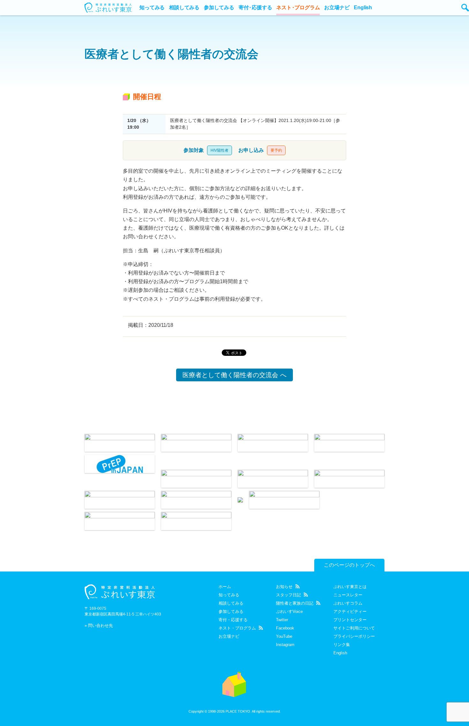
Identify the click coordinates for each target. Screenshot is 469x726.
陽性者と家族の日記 (294, 603)
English (363, 7)
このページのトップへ (349, 565)
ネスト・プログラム (237, 628)
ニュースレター (347, 595)
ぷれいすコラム (347, 603)
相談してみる (184, 7)
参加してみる (219, 7)
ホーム (225, 586)
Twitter (282, 619)
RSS (261, 628)
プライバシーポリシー (354, 636)
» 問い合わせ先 (99, 625)
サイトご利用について (354, 628)
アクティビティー (350, 611)
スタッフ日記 (288, 595)
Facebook (285, 628)
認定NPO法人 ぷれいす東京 (108, 8)
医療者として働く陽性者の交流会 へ (234, 374)
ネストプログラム (298, 7)
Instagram (285, 644)
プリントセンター (350, 619)
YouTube (284, 636)
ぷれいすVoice (289, 611)
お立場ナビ (336, 7)
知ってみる (152, 7)
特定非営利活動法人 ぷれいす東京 (120, 591)
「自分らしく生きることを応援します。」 (234, 684)
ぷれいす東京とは (350, 586)
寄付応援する (255, 7)
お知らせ (284, 586)
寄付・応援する (233, 619)
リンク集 (341, 644)
